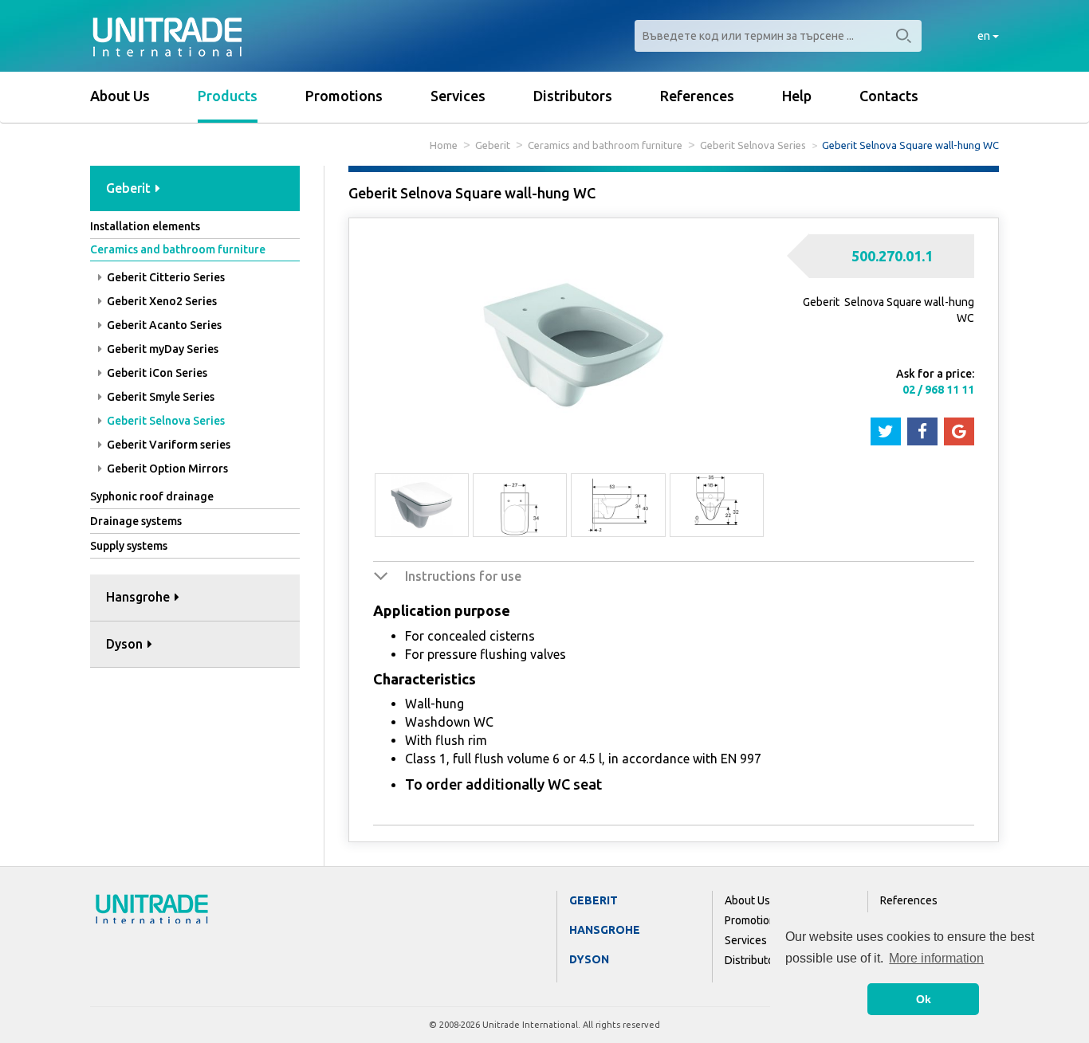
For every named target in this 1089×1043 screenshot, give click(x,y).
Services (458, 96)
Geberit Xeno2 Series (160, 301)
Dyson (589, 959)
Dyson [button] (126, 644)
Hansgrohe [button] (139, 597)
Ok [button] (923, 999)
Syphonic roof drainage (152, 496)
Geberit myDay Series (161, 349)
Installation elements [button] (145, 226)
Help (797, 96)
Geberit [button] (130, 188)
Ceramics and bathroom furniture (605, 145)
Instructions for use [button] (463, 576)
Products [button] (228, 96)
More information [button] (936, 958)
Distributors (572, 96)
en (985, 35)
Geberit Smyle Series (159, 396)
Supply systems (128, 545)
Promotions (344, 96)
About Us (120, 96)
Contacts (888, 96)
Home (444, 145)
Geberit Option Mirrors (166, 468)
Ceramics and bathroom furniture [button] (177, 249)
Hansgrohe (604, 929)
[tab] (195, 189)
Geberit (492, 145)
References (697, 96)
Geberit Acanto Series (163, 325)
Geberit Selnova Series (753, 145)
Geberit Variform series (167, 444)
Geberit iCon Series (155, 373)
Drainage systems (136, 521)
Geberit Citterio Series (164, 277)
